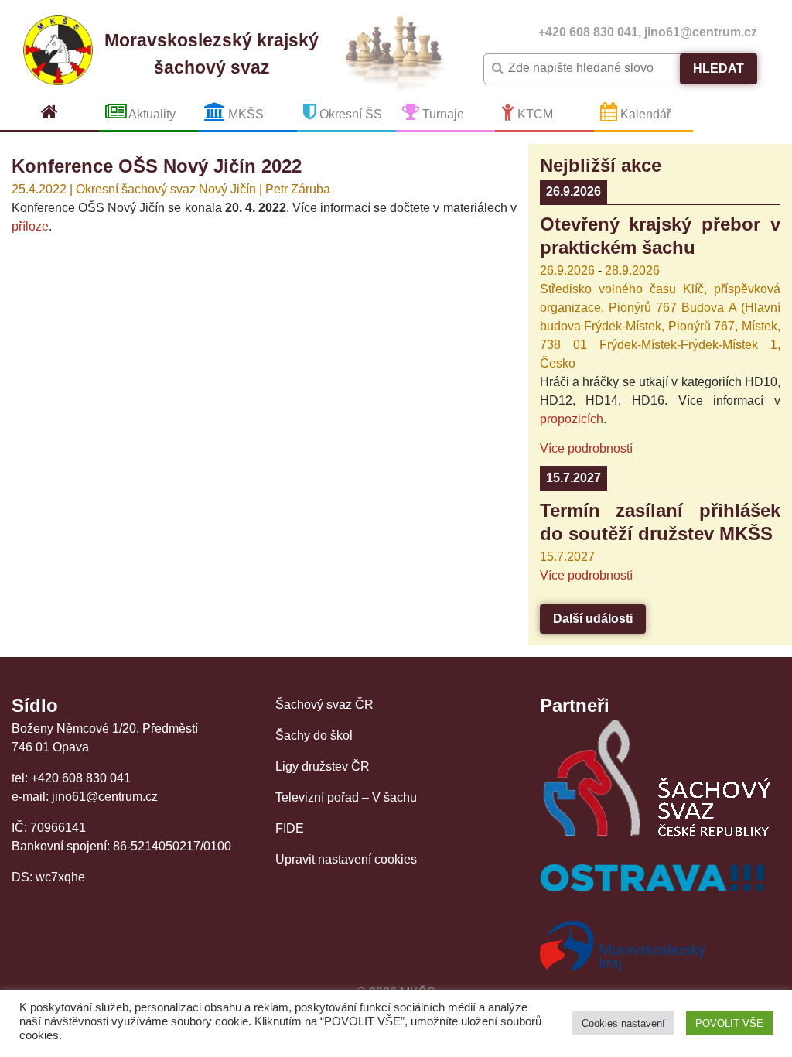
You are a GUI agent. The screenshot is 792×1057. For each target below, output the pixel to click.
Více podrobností (586, 448)
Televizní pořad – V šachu (346, 797)
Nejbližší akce (600, 165)
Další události (593, 618)
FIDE (289, 828)
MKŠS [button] (244, 114)
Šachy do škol (314, 735)
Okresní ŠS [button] (349, 114)
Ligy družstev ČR (322, 766)
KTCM (533, 114)
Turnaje (441, 114)
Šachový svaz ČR (324, 704)
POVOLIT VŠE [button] (729, 1023)
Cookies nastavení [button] (623, 1023)
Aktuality (151, 114)
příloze (30, 226)
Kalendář (644, 114)
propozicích (571, 419)
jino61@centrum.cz (700, 32)
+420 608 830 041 (588, 32)
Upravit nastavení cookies (346, 859)
